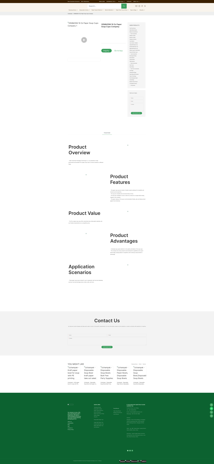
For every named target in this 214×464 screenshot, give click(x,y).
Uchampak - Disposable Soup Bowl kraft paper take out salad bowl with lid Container (90, 383)
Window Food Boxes (117, 412)
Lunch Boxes (116, 414)
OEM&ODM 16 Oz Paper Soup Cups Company (83, 13)
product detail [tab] (107, 132)
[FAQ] (139, 6)
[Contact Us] (136, 6)
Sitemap (99, 460)
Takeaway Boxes (134, 364)
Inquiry (106, 51)
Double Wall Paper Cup (99, 424)
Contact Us (70, 427)
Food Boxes (116, 408)
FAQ (68, 426)
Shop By (144, 364)
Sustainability (70, 423)
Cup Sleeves (96, 427)
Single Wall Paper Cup (98, 422)
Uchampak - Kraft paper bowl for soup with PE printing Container (73, 383)
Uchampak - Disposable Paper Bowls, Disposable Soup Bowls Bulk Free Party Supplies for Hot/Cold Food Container (123, 383)
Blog (69, 424)
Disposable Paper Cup (98, 419)
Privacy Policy (71, 429)
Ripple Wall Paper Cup (98, 425)
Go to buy (118, 51)
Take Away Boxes (117, 411)
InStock (140, 364)
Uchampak (70, 13)
